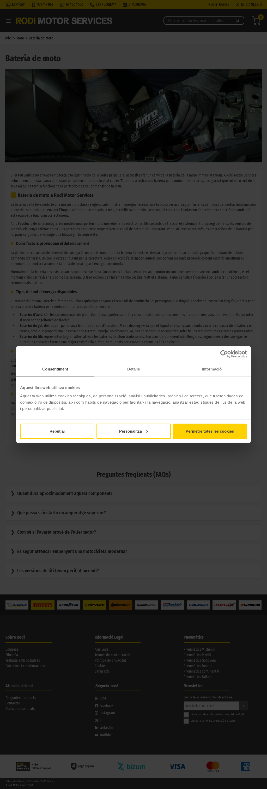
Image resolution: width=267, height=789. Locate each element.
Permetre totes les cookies (210, 431)
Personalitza (130, 431)
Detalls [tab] (133, 369)
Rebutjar (57, 431)
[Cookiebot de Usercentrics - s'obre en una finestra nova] (224, 354)
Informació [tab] (212, 369)
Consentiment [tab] (55, 369)
